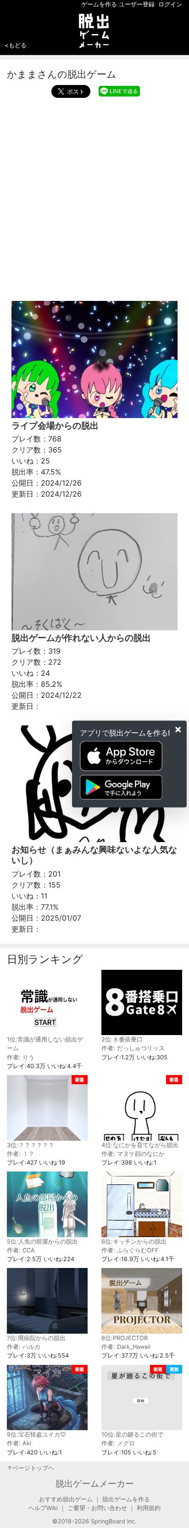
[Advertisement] (94, 197)
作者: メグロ (118, 1443)
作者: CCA (21, 1250)
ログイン (170, 4)
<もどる (16, 45)
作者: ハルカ (23, 1346)
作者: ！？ (20, 1153)
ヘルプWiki (43, 1508)
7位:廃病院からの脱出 (36, 1338)
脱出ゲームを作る (126, 1499)
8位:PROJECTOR (124, 1338)
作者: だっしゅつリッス (133, 1048)
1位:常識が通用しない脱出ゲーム (45, 1044)
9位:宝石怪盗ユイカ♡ (36, 1434)
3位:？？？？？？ (30, 1145)
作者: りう (20, 1057)
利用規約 (149, 1508)
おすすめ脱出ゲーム (66, 1499)
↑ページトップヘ (30, 1468)
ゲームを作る (99, 4)
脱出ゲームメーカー (95, 1483)
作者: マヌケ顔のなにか (133, 1153)
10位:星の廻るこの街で (132, 1434)
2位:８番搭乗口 (122, 1039)
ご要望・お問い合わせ (97, 1508)
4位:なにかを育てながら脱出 (139, 1145)
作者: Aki (19, 1443)
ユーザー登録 (137, 4)
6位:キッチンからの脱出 (134, 1241)
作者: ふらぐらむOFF (130, 1250)
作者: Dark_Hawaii (125, 1346)
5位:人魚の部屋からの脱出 (42, 1241)
